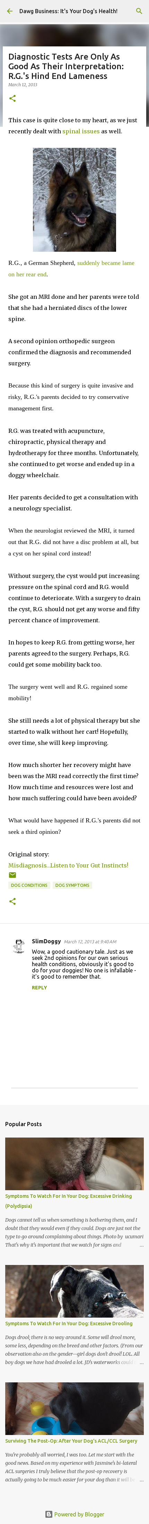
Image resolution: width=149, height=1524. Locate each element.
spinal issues (81, 131)
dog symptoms (72, 885)
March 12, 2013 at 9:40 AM (90, 941)
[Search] (139, 11)
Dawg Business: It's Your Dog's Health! (68, 11)
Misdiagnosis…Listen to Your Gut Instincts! (68, 865)
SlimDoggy (46, 941)
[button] (12, 99)
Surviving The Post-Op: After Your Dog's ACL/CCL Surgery (71, 1441)
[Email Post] (12, 877)
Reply (39, 987)
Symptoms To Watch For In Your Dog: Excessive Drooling (69, 1323)
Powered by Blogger (78, 1514)
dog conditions (29, 885)
